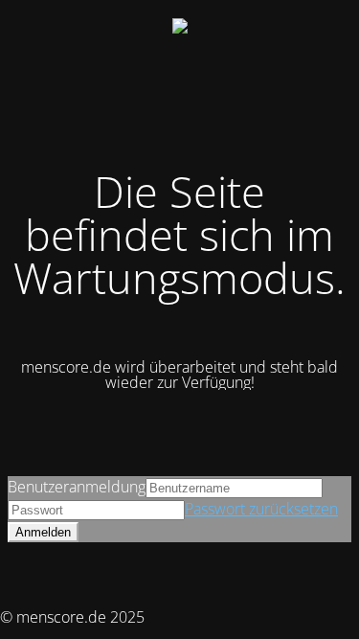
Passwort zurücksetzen (261, 508)
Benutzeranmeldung (77, 486)
